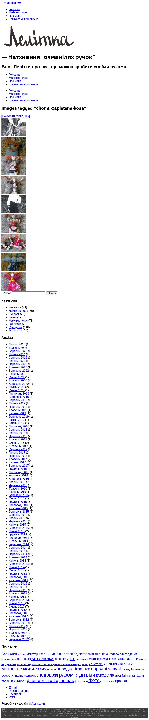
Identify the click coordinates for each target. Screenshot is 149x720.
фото (94, 680)
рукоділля (105, 675)
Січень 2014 (17, 570)
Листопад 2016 (19, 472)
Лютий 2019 (17, 419)
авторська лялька (92, 654)
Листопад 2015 (19, 505)
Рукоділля (15, 327)
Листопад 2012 (19, 613)
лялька (110, 664)
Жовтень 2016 (18, 475)
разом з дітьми (77, 675)
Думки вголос (17, 310)
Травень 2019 (18, 410)
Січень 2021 (17, 377)
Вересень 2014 (19, 544)
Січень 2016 (17, 498)
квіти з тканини (63, 664)
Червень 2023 (18, 364)
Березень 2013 (19, 600)
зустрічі (21, 664)
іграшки (121, 681)
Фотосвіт (15, 330)
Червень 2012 (18, 629)
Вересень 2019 (19, 396)
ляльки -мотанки (33, 669)
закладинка (82, 659)
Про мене (15, 15)
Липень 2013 (17, 586)
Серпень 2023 (18, 357)
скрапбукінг (121, 675)
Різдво (50, 654)
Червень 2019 (18, 406)
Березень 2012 (19, 639)
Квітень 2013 (17, 596)
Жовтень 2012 (18, 616)
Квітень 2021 (17, 373)
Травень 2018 (18, 439)
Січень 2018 (17, 442)
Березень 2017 (19, 465)
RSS (12, 697)
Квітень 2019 (17, 413)
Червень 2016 (18, 485)
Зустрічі (14, 314)
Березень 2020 (19, 383)
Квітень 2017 (17, 462)
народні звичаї (106, 668)
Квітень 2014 (17, 560)
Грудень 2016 (18, 468)
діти (71, 658)
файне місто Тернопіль (50, 680)
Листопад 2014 (19, 537)
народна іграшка (73, 669)
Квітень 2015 (17, 524)
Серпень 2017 (18, 449)
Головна (14, 9)
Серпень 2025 (18, 351)
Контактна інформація (23, 19)
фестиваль (81, 681)
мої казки (51, 670)
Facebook (15, 694)
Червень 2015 (18, 521)
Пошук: (6, 293)
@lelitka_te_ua (18, 690)
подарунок (31, 675)
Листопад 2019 (19, 393)
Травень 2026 (18, 347)
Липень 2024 (17, 354)
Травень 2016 (18, 488)
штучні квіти (107, 681)
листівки (96, 664)
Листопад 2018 (19, 426)
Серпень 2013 (18, 583)
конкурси (76, 664)
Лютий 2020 (17, 387)
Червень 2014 (18, 554)
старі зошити (136, 675)
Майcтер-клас (18, 12)
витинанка (42, 658)
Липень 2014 (17, 550)
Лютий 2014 (17, 567)
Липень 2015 (17, 518)
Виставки (15, 307)
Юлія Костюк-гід (65, 654)
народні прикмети (133, 669)
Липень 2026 (17, 344)
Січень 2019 (17, 423)
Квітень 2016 (17, 491)
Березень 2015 (19, 527)
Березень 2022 (19, 370)
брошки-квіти (8, 659)
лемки (13, 317)
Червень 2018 (18, 436)
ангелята (112, 654)
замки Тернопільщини (102, 659)
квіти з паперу (48, 664)
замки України (127, 659)
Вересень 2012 (19, 619)
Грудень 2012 (18, 609)
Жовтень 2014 (18, 541)
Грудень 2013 (18, 573)
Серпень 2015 (18, 514)
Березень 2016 (19, 495)
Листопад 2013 (19, 577)
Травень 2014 (18, 557)
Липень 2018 (17, 432)
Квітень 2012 (17, 636)
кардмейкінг (33, 664)
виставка (24, 659)
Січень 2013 (17, 606)
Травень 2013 (18, 593)
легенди (86, 664)
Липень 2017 (17, 452)
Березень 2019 (19, 416)
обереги (7, 675)
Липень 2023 (17, 360)
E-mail (13, 687)
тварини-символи (13, 681)
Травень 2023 (18, 367)
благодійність (129, 654)
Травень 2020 (18, 380)
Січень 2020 (17, 390)
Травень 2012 (18, 632)
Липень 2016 (17, 482)
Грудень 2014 (18, 534)
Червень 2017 (18, 455)
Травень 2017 (18, 459)
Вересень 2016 (19, 478)
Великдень (10, 654)
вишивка (60, 658)
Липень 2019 (17, 403)
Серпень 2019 (18, 400)
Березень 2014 (19, 563)
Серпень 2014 (18, 547)
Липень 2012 (17, 626)
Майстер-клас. (36, 654)
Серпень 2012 (18, 622)
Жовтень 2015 (18, 508)
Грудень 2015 (18, 501)
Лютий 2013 (17, 603)
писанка (18, 675)
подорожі (15, 323)
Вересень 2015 (19, 511)
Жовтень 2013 (18, 580)
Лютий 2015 (17, 531)
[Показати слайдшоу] (15, 116)
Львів (22, 654)
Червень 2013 (18, 590)
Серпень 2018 (18, 429)
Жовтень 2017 (18, 446)
